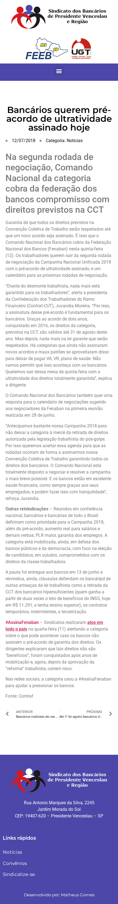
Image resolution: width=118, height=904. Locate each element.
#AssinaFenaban (22, 622)
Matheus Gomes (77, 894)
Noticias (75, 140)
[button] (59, 70)
